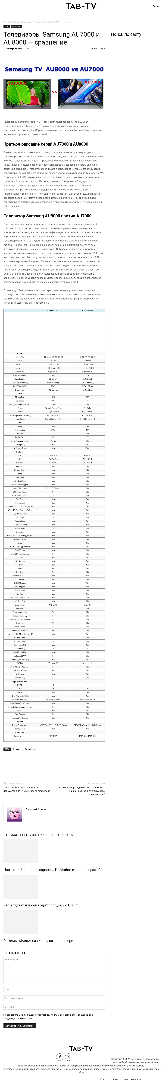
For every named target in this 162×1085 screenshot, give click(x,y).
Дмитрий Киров (14, 48)
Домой (6, 22)
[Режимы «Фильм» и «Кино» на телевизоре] (54, 922)
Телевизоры (16, 27)
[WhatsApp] (28, 56)
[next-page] (7, 947)
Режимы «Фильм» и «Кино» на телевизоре (38, 941)
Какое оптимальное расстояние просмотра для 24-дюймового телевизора (26, 789)
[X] (14, 56)
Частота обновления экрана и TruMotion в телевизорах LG (52, 870)
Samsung (17, 749)
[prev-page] (4, 947)
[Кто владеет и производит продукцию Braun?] (54, 887)
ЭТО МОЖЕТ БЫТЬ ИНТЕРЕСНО (26, 835)
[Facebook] (6, 56)
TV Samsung (30, 749)
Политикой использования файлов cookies (120, 1066)
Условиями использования (42, 1066)
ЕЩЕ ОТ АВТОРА (61, 835)
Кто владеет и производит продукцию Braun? (41, 905)
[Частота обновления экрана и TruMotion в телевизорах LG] (54, 851)
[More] (36, 56)
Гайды (16, 22)
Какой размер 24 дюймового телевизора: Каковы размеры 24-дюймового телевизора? (82, 791)
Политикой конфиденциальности (77, 1066)
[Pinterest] (21, 56)
